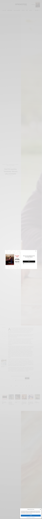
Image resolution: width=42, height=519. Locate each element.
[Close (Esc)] (36, 251)
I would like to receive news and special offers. (29, 263)
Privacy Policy (33, 517)
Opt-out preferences (29, 517)
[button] (40, 509)
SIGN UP (29, 261)
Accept (31, 515)
